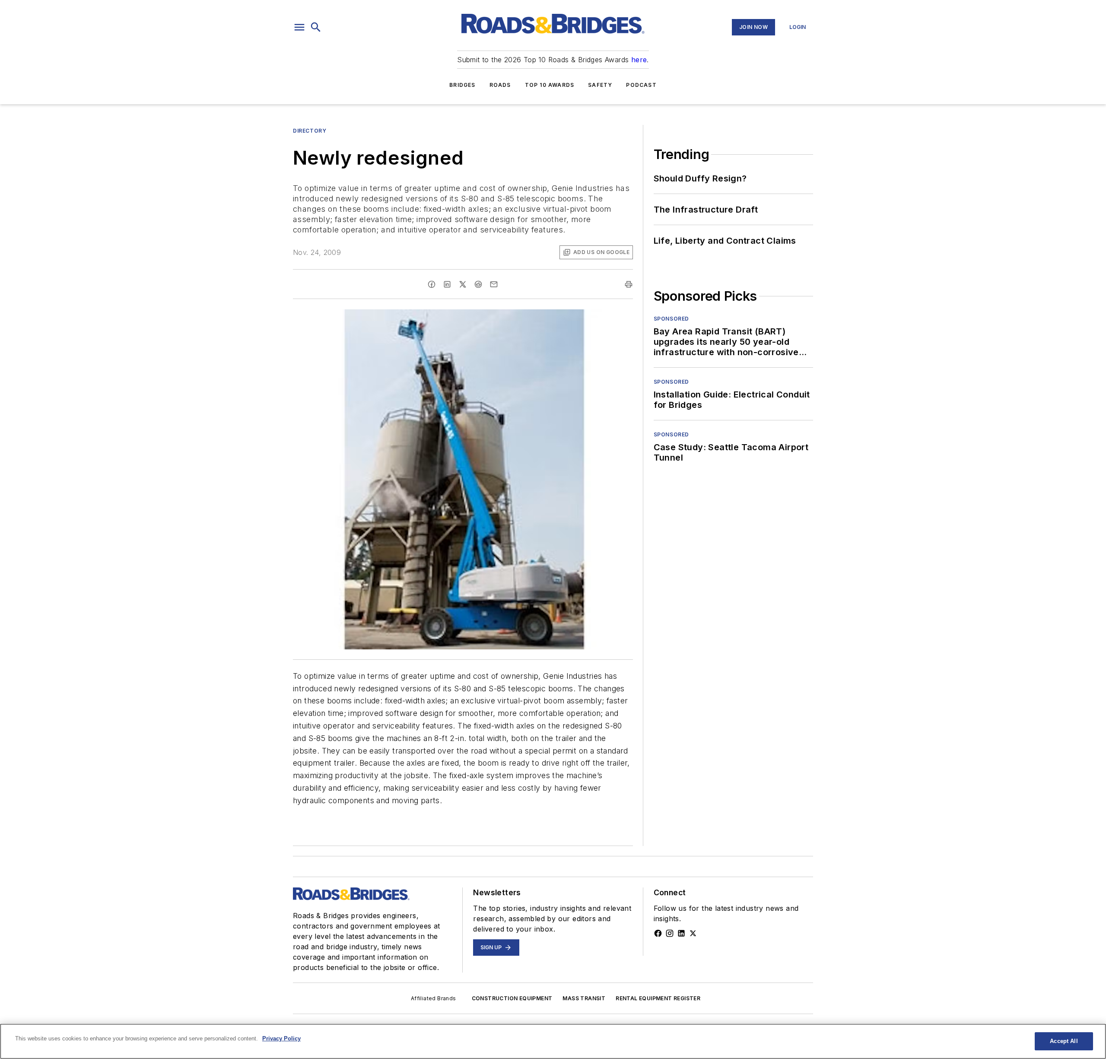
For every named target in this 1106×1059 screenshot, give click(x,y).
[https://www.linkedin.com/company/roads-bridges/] (681, 933)
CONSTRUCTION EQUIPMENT (512, 998)
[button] (299, 27)
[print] (628, 284)
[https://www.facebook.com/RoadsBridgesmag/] (658, 933)
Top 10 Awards (550, 85)
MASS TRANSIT (584, 998)
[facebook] (431, 284)
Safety (600, 85)
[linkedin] (447, 284)
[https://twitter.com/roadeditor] (693, 933)
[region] (553, 1041)
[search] (315, 27)
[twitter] (462, 284)
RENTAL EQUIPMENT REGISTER (658, 998)
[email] (493, 284)
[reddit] (478, 284)
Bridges (462, 85)
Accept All (1063, 1041)
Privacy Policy (281, 1038)
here (639, 59)
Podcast (641, 85)
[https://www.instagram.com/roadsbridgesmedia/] (669, 933)
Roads (500, 85)
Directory (309, 130)
